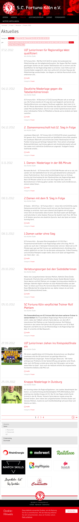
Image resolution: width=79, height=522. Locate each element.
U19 (34, 38)
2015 (58, 42)
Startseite (4, 25)
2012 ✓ (71, 42)
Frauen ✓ (11, 38)
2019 (41, 42)
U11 (48, 38)
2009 (18, 44)
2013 (66, 42)
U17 (37, 38)
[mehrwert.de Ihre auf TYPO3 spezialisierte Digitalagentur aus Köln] (39, 452)
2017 (49, 42)
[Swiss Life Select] (66, 465)
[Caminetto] (39, 482)
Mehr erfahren (27, 517)
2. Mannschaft (27, 38)
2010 (14, 44)
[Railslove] (66, 452)
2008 (22, 44)
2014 (62, 42)
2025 (14, 42)
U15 (41, 38)
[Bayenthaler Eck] (13, 482)
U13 (44, 38)
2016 (54, 42)
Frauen (32, 81)
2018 (45, 42)
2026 (10, 42)
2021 (32, 42)
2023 (23, 42)
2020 (36, 42)
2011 (10, 44)
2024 (19, 42)
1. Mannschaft (18, 38)
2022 (28, 42)
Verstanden (71, 511)
